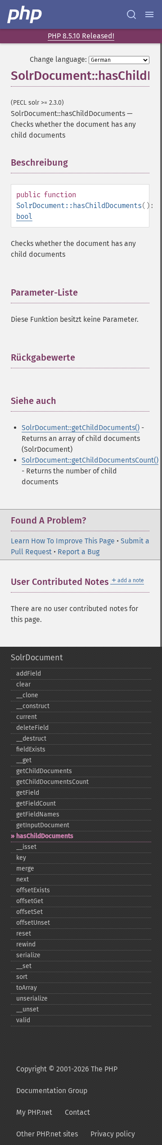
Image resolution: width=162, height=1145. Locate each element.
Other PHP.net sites (47, 1134)
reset (23, 933)
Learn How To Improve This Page (63, 541)
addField (28, 673)
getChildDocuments (44, 771)
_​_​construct (33, 706)
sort (21, 977)
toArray (26, 988)
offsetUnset (33, 923)
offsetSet (29, 912)
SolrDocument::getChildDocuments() (81, 427)
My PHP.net (34, 1112)
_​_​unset (27, 1009)
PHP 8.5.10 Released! (81, 36)
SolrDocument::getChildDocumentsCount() (90, 460)
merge (25, 868)
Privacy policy (112, 1134)
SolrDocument (37, 658)
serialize (28, 955)
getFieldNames (37, 814)
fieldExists (30, 749)
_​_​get (24, 760)
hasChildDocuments (44, 836)
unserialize (32, 998)
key (21, 858)
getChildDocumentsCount (52, 782)
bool (24, 216)
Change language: (58, 59)
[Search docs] (131, 14)
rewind (26, 944)
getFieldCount (36, 803)
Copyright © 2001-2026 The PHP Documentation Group (66, 1080)
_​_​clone (27, 695)
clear (23, 684)
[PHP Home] (25, 14)
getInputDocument (42, 825)
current (26, 717)
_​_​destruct (31, 738)
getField (27, 793)
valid (23, 1020)
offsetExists (33, 890)
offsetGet (29, 901)
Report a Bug (78, 551)
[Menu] (149, 14)
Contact (77, 1112)
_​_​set (24, 966)
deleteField (32, 728)
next (22, 879)
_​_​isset (26, 847)
